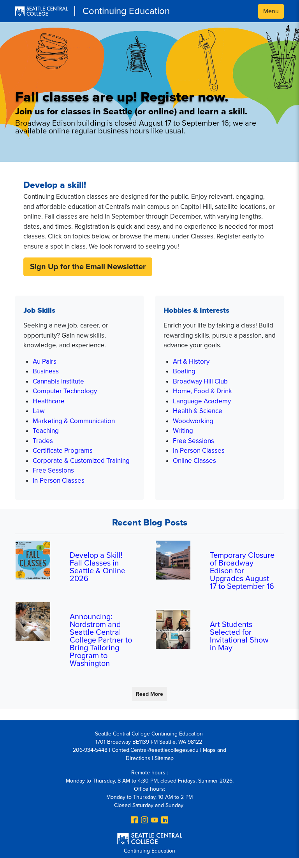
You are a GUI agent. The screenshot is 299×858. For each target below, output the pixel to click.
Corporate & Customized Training (81, 461)
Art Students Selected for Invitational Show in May (239, 636)
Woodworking (193, 421)
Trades (43, 441)
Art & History (191, 361)
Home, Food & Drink (202, 391)
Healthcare (49, 401)
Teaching (46, 431)
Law (38, 411)
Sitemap (164, 758)
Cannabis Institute (58, 381)
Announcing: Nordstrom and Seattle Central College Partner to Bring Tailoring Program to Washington (101, 640)
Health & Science (197, 411)
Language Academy (202, 401)
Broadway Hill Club (200, 381)
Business (46, 371)
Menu (271, 11)
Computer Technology (65, 391)
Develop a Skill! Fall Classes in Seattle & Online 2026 (97, 567)
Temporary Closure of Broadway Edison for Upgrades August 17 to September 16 (242, 571)
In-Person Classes (58, 480)
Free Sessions (53, 470)
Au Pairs (44, 361)
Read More (149, 694)
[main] (149, 440)
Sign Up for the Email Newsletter (88, 266)
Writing (183, 431)
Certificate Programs (63, 451)
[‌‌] (134, 820)
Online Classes (194, 461)
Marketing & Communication (74, 421)
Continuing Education (126, 11)
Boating (184, 371)
